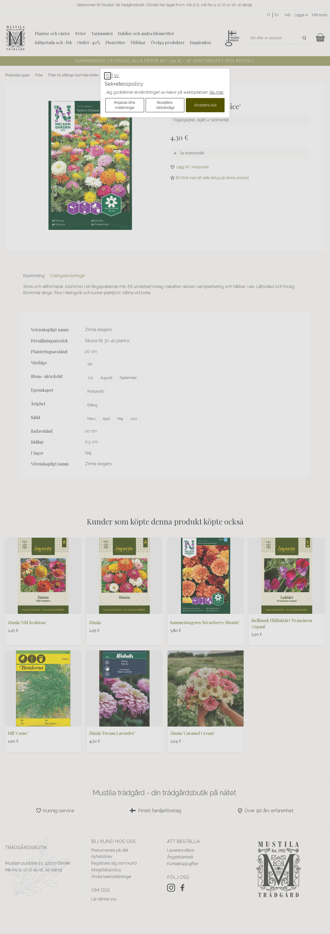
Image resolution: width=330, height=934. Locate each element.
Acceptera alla (205, 105)
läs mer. (217, 92)
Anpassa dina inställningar (125, 105)
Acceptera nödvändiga (165, 105)
